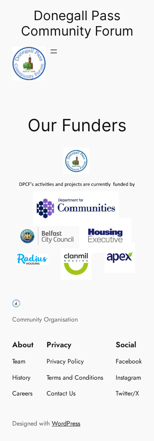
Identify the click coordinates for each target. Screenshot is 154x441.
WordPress (66, 423)
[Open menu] (53, 51)
